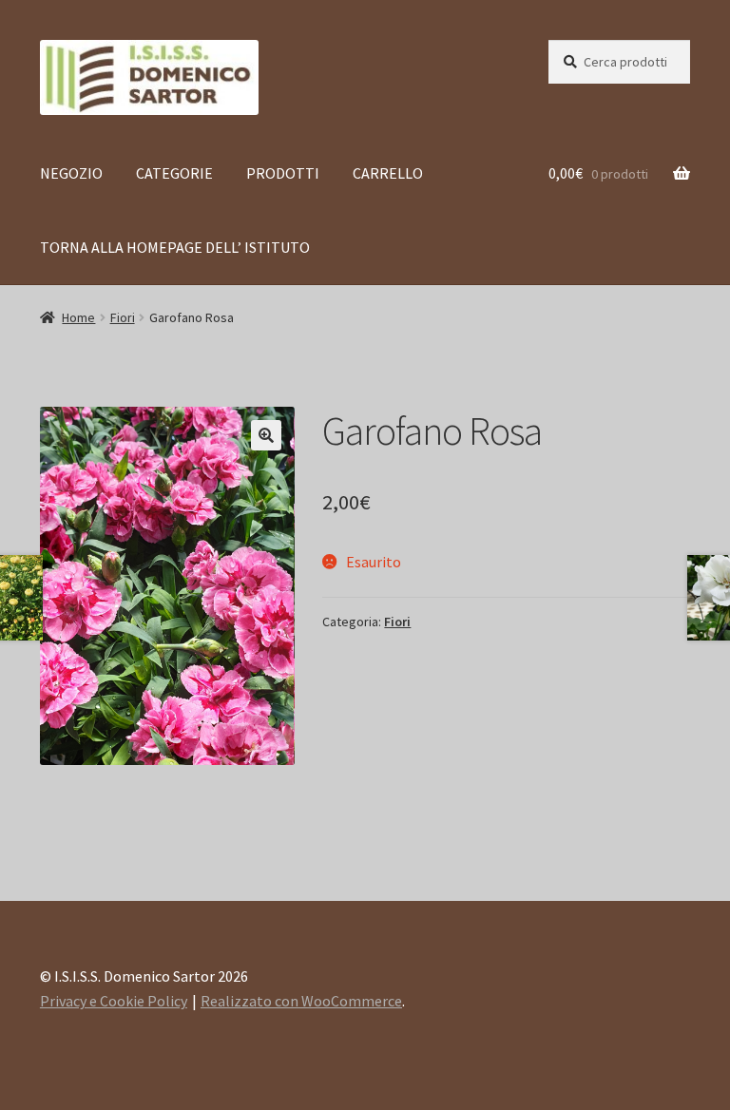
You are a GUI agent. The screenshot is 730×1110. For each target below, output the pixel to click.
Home (78, 317)
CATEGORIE (174, 172)
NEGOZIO (71, 172)
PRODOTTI (282, 172)
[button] (266, 435)
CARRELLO (388, 172)
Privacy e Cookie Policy (113, 1000)
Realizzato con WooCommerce (301, 1000)
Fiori (122, 317)
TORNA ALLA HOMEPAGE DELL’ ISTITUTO (175, 247)
